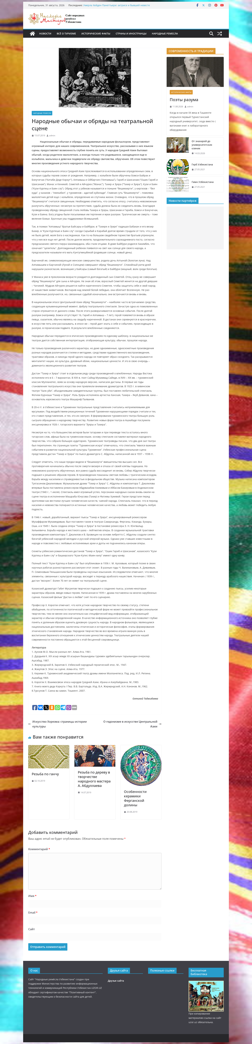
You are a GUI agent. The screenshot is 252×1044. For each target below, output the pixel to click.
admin (52, 135)
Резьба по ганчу (45, 774)
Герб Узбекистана (202, 164)
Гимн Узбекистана (203, 182)
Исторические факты (95, 33)
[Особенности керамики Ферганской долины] (141, 747)
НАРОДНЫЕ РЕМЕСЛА (165, 33)
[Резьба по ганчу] (48, 747)
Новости (45, 33)
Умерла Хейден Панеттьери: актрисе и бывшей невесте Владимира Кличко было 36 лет (116, 7)
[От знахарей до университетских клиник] (178, 147)
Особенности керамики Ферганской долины (135, 798)
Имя (32, 896)
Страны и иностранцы (131, 33)
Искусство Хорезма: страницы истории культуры (59, 724)
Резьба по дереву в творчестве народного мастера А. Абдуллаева (94, 779)
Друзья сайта (116, 980)
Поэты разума (184, 99)
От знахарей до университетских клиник (202, 145)
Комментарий (39, 849)
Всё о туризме (66, 33)
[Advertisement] (195, 228)
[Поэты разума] (195, 72)
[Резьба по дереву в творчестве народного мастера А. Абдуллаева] (94, 747)
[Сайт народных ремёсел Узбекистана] (32, 33)
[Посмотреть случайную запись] (219, 33)
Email (33, 912)
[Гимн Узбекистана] (178, 184)
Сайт (31, 929)
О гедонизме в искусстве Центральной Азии (130, 724)
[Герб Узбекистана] (178, 167)
